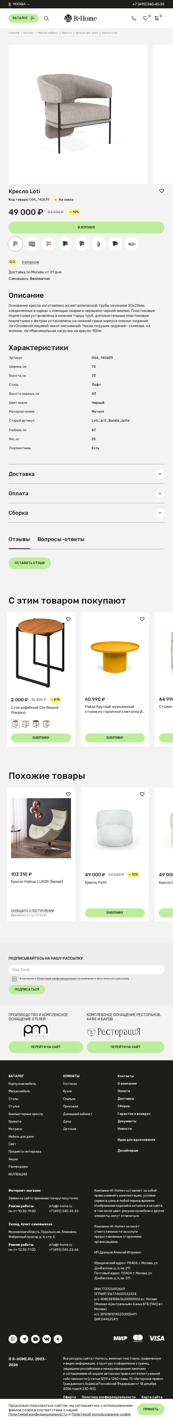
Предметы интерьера (25, 1152)
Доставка (126, 1099)
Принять (150, 1409)
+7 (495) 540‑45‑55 (148, 4)
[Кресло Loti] (48, 244)
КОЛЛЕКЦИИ (18, 1174)
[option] (41, 679)
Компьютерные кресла (26, 1114)
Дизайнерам (128, 1151)
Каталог (16, 1076)
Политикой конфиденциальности (58, 978)
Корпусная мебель (22, 1084)
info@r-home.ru (60, 1206)
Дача (67, 1121)
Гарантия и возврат (134, 1114)
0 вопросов (30, 262)
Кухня (67, 1091)
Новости (125, 1129)
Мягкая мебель (19, 1091)
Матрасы (15, 1129)
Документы (127, 1121)
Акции (13, 1159)
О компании (127, 1084)
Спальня (69, 1099)
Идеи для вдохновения (136, 1140)
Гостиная (70, 1084)
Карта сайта (151, 1397)
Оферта (69, 1397)
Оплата (124, 1091)
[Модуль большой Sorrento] (132, 244)
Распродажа (18, 1167)
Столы (13, 1099)
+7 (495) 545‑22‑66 (64, 1250)
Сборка (124, 1106)
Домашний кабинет (77, 1114)
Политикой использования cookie (101, 1414)
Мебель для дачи (21, 1137)
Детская (69, 1129)
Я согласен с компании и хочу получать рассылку (74, 978)
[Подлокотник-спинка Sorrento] (32, 244)
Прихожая (70, 1106)
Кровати (15, 1121)
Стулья (14, 1106)
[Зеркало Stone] (98, 244)
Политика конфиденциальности (109, 1397)
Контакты (126, 1076)
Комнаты (71, 1076)
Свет (12, 1144)
